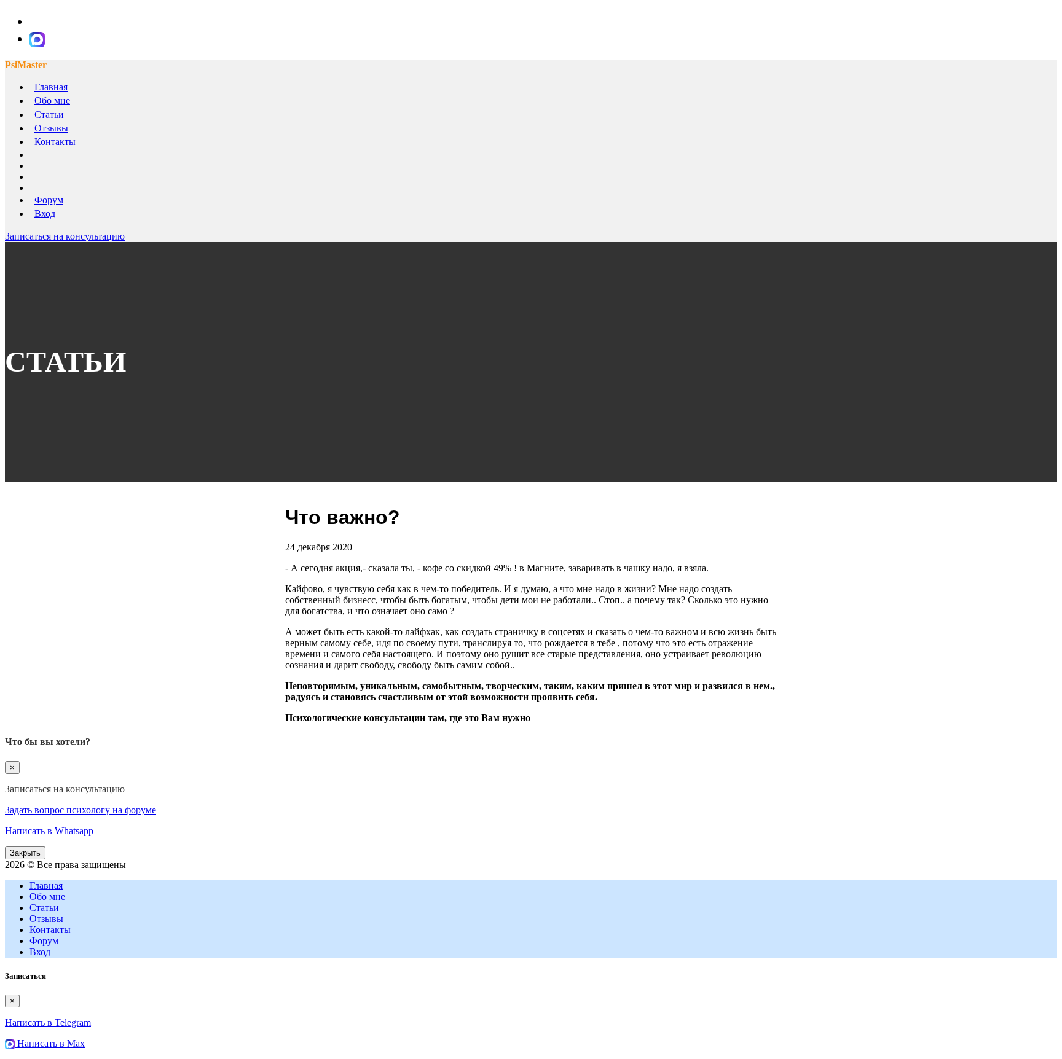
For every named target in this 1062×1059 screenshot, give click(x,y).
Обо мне (52, 100)
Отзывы (51, 128)
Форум (48, 200)
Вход (44, 213)
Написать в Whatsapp (49, 831)
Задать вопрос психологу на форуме (80, 810)
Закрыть (25, 853)
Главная (51, 87)
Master (26, 65)
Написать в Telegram (48, 1022)
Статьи (49, 114)
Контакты (55, 141)
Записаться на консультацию (65, 236)
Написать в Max (50, 1043)
